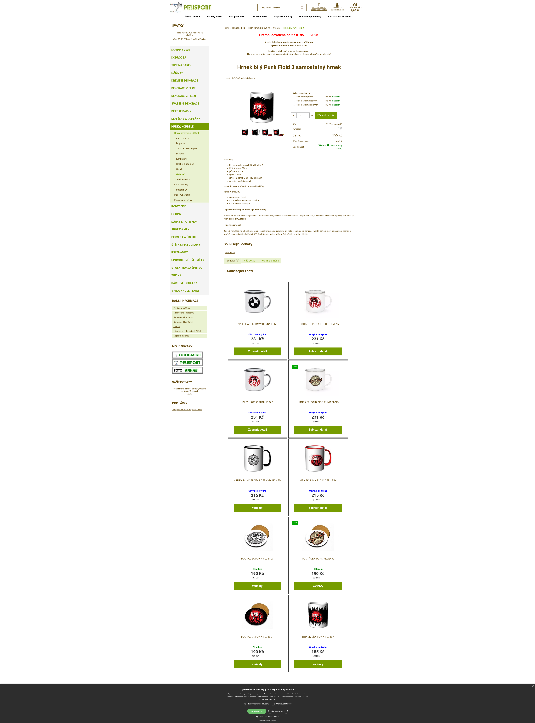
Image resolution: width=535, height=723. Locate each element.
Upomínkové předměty (187, 260)
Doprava (180, 143)
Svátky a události (185, 164)
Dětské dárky (181, 111)
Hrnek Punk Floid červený (318, 480)
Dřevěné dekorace (184, 80)
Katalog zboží (214, 16)
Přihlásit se (337, 8)
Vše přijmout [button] (257, 711)
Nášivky (177, 73)
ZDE (189, 394)
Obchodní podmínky (310, 16)
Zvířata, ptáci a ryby (186, 148)
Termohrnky (180, 189)
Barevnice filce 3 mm (183, 322)
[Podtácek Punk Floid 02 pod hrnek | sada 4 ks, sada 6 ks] (318, 536)
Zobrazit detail (257, 351)
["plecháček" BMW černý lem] (257, 302)
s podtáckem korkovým (307, 105)
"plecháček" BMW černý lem (257, 324)
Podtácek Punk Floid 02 (318, 558)
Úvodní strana (192, 16)
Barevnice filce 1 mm (183, 317)
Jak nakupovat (259, 16)
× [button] (533, 686)
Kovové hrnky (181, 184)
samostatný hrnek (304, 96)
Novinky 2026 (180, 50)
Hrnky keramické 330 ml (186, 133)
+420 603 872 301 (319, 8)
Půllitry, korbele (182, 194)
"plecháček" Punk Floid (257, 402)
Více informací (271, 699)
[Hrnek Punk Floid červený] (318, 458)
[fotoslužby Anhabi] (187, 373)
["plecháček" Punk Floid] (257, 380)
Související (233, 260)
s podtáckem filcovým (306, 101)
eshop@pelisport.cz (319, 10)
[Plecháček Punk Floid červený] (318, 302)
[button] (267, 716)
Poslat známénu (270, 260)
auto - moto (182, 138)
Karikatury (181, 158)
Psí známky (179, 252)
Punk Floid (230, 252)
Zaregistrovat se (337, 10)
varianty (257, 507)
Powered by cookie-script (267, 721)
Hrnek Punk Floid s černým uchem (257, 480)
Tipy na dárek (181, 65)
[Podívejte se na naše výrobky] (187, 358)
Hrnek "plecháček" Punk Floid (318, 402)
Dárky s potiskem (184, 221)
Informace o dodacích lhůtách (187, 331)
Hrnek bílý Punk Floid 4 (318, 636)
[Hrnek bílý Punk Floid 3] (261, 107)
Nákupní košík (236, 16)
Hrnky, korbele (182, 126)
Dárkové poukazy (184, 283)
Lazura (176, 326)
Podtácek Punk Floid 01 (257, 636)
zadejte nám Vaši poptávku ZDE (187, 409)
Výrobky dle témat (185, 290)
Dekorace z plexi (183, 96)
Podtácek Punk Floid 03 (257, 558)
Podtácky (178, 206)
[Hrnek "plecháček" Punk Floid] (318, 380)
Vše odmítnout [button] (278, 711)
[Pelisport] (340, 129)
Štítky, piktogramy (185, 244)
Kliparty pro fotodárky (183, 313)
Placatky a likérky (183, 200)
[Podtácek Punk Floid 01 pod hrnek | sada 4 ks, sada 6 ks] (257, 614)
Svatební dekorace (185, 103)
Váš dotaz (249, 260)
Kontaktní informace (339, 16)
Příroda (180, 153)
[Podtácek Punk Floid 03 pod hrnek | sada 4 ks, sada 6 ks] (257, 536)
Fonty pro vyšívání (181, 308)
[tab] (232, 261)
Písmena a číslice (183, 237)
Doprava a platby (283, 16)
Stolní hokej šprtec (186, 267)
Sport (179, 169)
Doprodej (178, 57)
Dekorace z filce (183, 88)
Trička (176, 275)
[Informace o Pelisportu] (187, 365)
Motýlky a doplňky (185, 119)
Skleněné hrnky (182, 179)
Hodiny (176, 214)
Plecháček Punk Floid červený (318, 324)
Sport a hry (180, 229)
